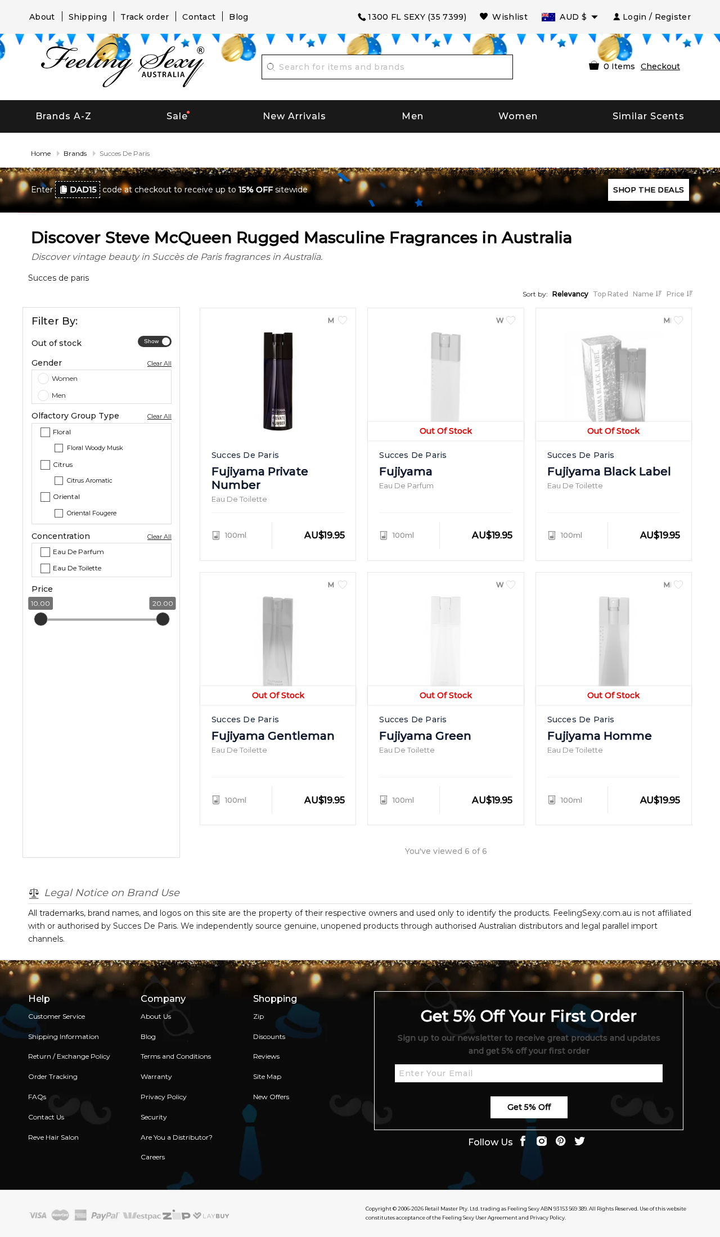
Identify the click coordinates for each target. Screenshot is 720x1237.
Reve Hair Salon (53, 1137)
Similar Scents (649, 116)
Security (154, 1117)
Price (676, 294)
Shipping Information (63, 1036)
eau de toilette (77, 568)
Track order (144, 17)
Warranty (156, 1076)
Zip (258, 1016)
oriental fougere (91, 514)
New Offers (271, 1096)
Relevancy (570, 294)
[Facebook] (522, 1142)
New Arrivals (294, 116)
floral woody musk (95, 448)
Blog (238, 17)
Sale (177, 116)
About (42, 17)
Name (644, 294)
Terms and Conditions (176, 1056)
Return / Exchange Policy (69, 1056)
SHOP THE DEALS (648, 189)
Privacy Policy (164, 1096)
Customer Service (56, 1016)
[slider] (41, 620)
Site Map (267, 1076)
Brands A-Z (63, 116)
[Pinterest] (560, 1142)
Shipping (88, 17)
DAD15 (83, 190)
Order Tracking (53, 1076)
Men (413, 116)
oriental (66, 497)
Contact (198, 17)
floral (62, 432)
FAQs (37, 1096)
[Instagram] (541, 1142)
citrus (63, 464)
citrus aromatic (89, 481)
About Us (156, 1016)
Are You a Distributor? (177, 1137)
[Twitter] (580, 1142)
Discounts (269, 1036)
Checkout (660, 66)
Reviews (266, 1056)
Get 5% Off (529, 1107)
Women (518, 116)
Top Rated (610, 294)
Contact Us (46, 1117)
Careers (153, 1157)
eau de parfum (78, 551)
